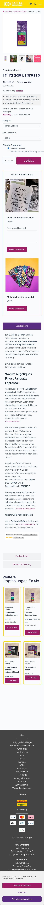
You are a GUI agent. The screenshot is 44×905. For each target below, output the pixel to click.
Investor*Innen (22, 752)
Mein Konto (22, 775)
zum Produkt (12, 628)
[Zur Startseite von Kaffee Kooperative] (13, 4)
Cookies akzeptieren (22, 885)
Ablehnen (22, 892)
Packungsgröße (9, 133)
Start (4, 11)
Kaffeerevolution (12, 421)
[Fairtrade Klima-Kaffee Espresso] (12, 595)
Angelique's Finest (19, 11)
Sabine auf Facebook (25, 509)
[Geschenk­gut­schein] (32, 650)
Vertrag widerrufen (22, 778)
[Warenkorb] (30, 3)
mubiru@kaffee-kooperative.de (22, 869)
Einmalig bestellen (18, 148)
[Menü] (40, 4)
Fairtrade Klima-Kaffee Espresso (11, 614)
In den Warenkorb (29, 161)
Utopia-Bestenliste (26, 524)
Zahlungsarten (21, 785)
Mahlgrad (7, 120)
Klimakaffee (22, 749)
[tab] (22, 326)
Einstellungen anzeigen (22, 899)
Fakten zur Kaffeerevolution (22, 745)
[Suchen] (35, 4)
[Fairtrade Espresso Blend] (32, 595)
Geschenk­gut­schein (31, 668)
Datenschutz (22, 772)
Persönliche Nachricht (16, 228)
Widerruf (22, 781)
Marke (8, 11)
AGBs (22, 765)
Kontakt (22, 762)
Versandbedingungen (22, 788)
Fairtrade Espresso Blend (31, 614)
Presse (22, 758)
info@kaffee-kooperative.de (22, 854)
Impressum (22, 768)
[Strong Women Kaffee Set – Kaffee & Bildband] (12, 650)
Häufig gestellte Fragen (22, 742)
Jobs (22, 755)
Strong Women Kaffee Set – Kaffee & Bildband (12, 669)
